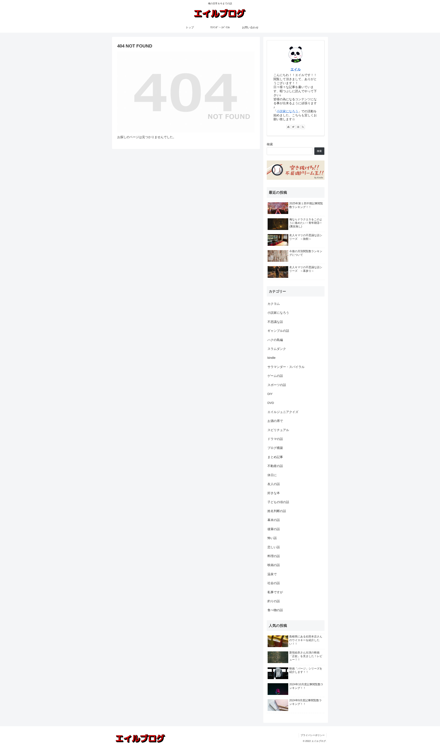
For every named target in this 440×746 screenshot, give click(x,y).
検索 (270, 144)
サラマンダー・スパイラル (286, 367)
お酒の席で (275, 421)
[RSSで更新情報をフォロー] (303, 127)
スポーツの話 (276, 385)
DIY (270, 394)
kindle (271, 357)
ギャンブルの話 (278, 330)
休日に (272, 475)
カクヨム (273, 303)
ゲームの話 (275, 376)
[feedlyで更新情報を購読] (298, 127)
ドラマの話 (275, 439)
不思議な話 (275, 322)
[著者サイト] (288, 127)
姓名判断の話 (276, 511)
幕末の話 (273, 520)
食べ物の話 (275, 610)
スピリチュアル (278, 430)
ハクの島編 (275, 340)
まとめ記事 (275, 457)
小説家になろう (287, 111)
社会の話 (273, 583)
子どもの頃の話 (278, 502)
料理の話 (273, 556)
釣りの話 (273, 601)
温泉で (272, 574)
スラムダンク (276, 349)
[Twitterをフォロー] (293, 127)
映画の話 (273, 565)
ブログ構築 (275, 448)
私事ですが (275, 592)
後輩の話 (273, 529)
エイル (295, 69)
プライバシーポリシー (313, 735)
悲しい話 (273, 547)
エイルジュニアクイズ (282, 412)
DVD (270, 403)
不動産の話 (275, 466)
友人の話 (273, 484)
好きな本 (273, 493)
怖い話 (272, 538)
